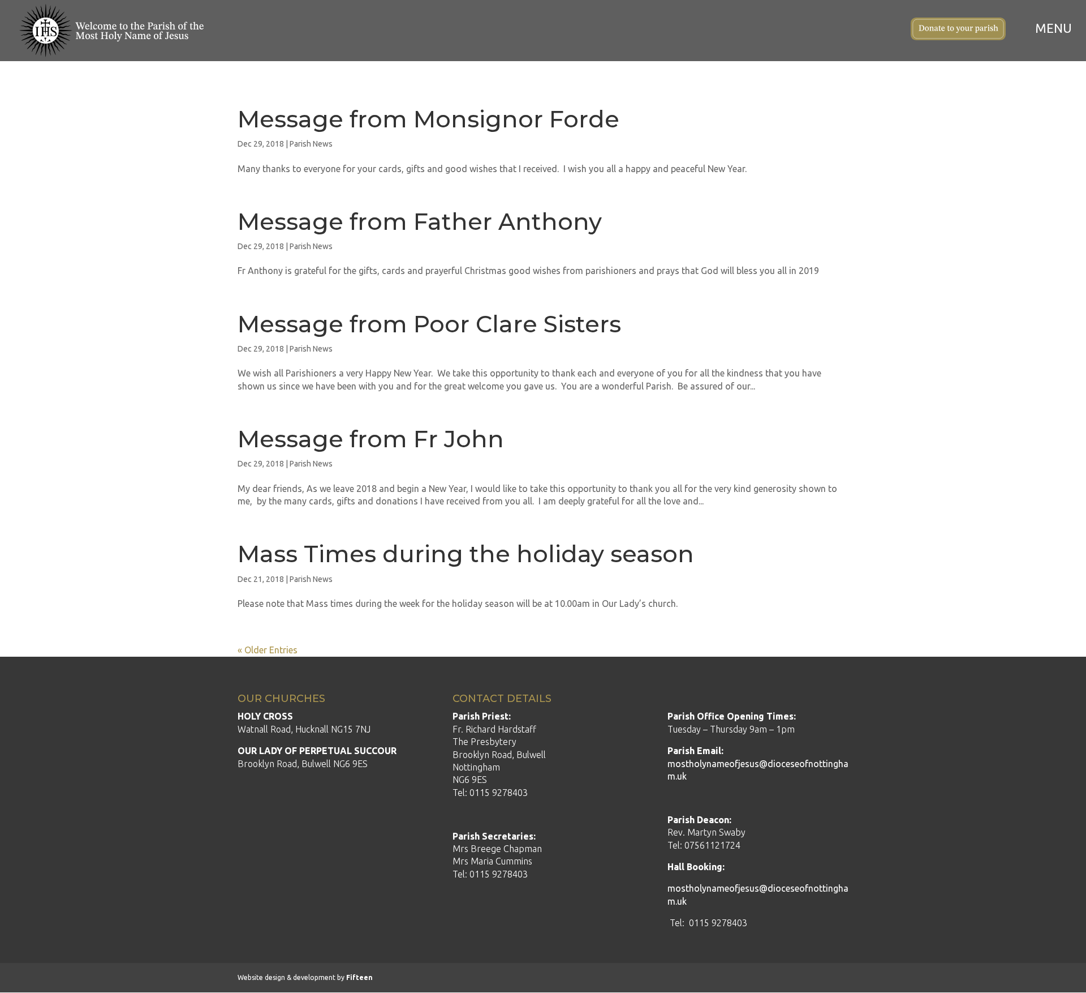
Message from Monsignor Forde (428, 119)
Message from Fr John (371, 439)
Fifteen (359, 977)
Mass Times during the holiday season (466, 554)
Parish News (311, 143)
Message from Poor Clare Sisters (429, 324)
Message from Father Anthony (420, 221)
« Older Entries (268, 650)
